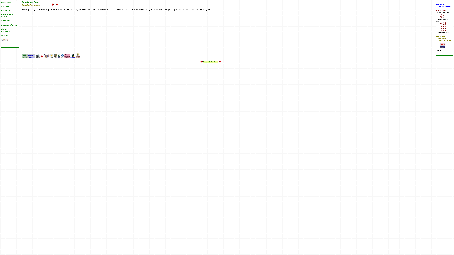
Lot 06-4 (441, 29)
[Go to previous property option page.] (53, 5)
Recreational (441, 10)
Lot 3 (440, 16)
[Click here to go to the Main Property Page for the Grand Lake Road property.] (25, 58)
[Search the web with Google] (4, 41)
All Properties (442, 51)
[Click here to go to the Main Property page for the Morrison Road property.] (437, 32)
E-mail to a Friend (9, 25)
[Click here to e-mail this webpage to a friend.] (78, 58)
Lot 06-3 (441, 27)
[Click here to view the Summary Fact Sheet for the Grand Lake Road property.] (67, 58)
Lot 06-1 (443, 23)
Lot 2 (442, 14)
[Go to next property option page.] (57, 5)
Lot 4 (440, 18)
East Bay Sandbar (444, 6)
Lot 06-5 (441, 30)
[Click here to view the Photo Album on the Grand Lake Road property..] (38, 58)
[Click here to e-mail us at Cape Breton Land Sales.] (73, 58)
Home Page (6, 2)
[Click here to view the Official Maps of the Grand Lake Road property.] (51, 58)
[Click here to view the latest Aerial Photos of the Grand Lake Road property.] (55, 58)
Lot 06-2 (441, 25)
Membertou (442, 38)
